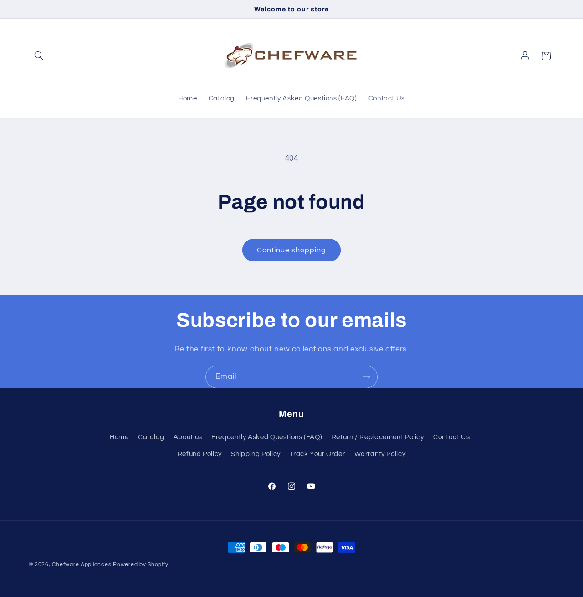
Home (119, 437)
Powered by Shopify (140, 564)
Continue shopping (292, 250)
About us (188, 437)
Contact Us (451, 437)
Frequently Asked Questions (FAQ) (266, 437)
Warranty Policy (379, 454)
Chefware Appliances (81, 564)
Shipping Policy (255, 454)
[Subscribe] (366, 377)
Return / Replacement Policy (378, 437)
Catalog (151, 437)
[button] (39, 55)
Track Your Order (317, 454)
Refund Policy (200, 454)
